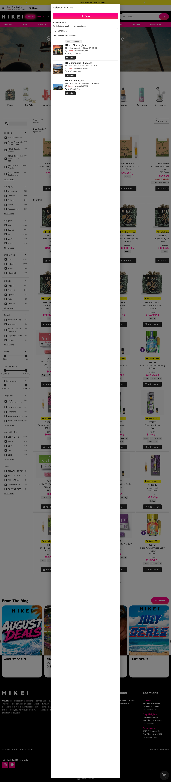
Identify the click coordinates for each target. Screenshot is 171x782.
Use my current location (65, 35)
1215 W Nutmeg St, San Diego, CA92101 (82, 83)
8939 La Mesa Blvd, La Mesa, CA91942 (81, 66)
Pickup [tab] (87, 16)
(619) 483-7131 (74, 89)
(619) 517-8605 (74, 54)
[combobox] (83, 31)
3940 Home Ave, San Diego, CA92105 (81, 48)
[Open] (116, 31)
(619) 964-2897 (74, 71)
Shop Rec (70, 58)
